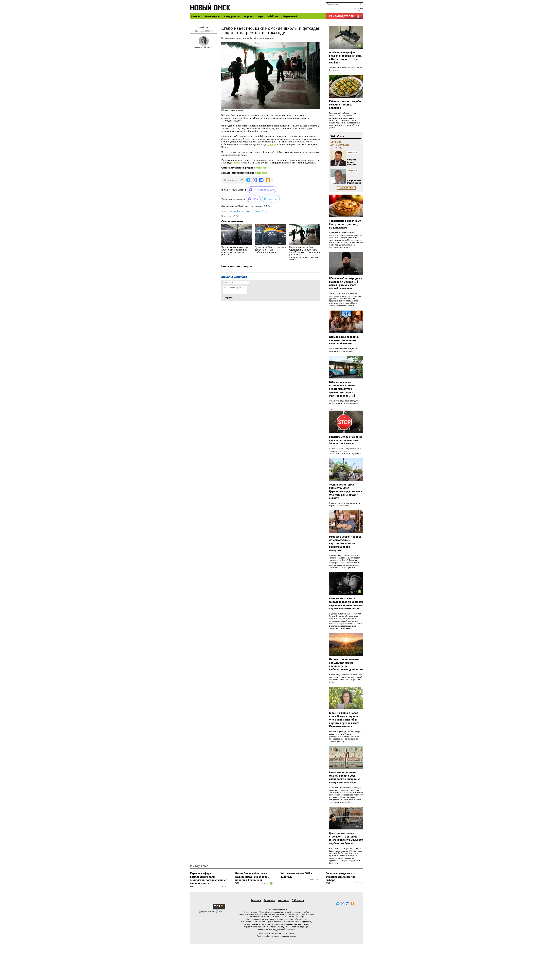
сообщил (271, 144)
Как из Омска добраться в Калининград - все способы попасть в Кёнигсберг (252, 877)
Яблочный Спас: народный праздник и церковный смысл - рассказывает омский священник (345, 283)
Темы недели (212, 16)
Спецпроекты (232, 16)
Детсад (239, 211)
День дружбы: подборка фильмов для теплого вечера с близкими (344, 340)
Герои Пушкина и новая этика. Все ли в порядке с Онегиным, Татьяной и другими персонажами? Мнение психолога (344, 719)
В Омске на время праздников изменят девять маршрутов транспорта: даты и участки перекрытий (342, 389)
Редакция (269, 900)
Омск (264, 211)
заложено (236, 162)
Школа (231, 211)
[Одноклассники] (352, 903)
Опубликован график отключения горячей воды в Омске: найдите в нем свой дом (345, 57)
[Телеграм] (338, 903)
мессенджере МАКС (264, 189)
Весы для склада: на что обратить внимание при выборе (341, 877)
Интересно (199, 866)
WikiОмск (273, 16)
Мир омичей (290, 16)
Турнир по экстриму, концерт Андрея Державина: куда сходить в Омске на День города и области (345, 491)
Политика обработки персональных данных (276, 936)
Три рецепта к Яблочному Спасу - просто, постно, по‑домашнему (345, 224)
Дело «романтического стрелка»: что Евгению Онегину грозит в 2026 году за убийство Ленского (346, 838)
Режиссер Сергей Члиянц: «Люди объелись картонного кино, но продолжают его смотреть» (345, 543)
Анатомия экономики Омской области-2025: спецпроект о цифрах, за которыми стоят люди (344, 777)
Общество (262, 167)
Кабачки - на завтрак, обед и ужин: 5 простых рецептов (345, 105)
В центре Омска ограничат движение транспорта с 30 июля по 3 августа (345, 440)
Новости (195, 16)
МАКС (256, 198)
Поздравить (352, 152)
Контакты (283, 900)
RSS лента (298, 900)
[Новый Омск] (210, 7)
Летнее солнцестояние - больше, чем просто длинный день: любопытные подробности (346, 664)
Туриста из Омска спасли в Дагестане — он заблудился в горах (270, 249)
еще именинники (346, 188)
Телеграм (273, 198)
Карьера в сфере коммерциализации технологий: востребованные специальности (208, 878)
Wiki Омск (338, 136)
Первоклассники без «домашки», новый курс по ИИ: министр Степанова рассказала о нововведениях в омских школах (304, 253)
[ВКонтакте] (347, 903)
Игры (261, 16)
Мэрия (257, 211)
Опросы (248, 16)
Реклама (256, 900)
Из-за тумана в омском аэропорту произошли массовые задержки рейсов (234, 251)
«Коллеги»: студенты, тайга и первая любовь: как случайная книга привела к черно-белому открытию (346, 603)
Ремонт (248, 211)
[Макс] (342, 903)
